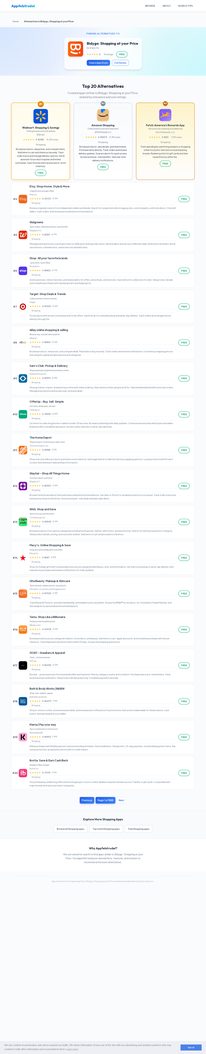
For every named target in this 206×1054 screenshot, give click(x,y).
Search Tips (185, 5)
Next (121, 800)
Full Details (120, 62)
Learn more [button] (72, 1049)
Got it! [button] (191, 1047)
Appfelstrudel (23, 6)
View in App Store (98, 62)
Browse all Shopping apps (70, 828)
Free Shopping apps (138, 828)
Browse (150, 5)
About (167, 5)
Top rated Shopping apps (106, 828)
